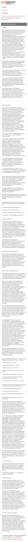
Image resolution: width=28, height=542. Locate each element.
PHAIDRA (4, 10)
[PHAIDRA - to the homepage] (8, 4)
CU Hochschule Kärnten (10, 18)
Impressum (4, 539)
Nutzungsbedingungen (13, 539)
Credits (20, 539)
